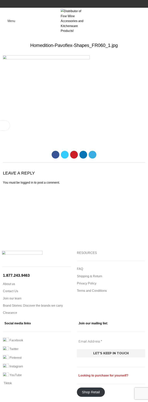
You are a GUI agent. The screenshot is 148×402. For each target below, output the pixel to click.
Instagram (16, 366)
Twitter (13, 349)
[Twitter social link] (65, 155)
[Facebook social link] (55, 155)
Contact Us (10, 291)
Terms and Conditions (92, 290)
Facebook (16, 340)
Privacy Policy (86, 283)
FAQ (80, 269)
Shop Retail (91, 392)
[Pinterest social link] (74, 155)
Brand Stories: (13, 305)
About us (9, 284)
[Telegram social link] (92, 155)
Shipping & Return (89, 276)
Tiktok (7, 383)
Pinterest (15, 357)
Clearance (10, 312)
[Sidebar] (5, 125)
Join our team (12, 298)
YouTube (15, 375)
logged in (27, 182)
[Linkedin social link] (83, 155)
